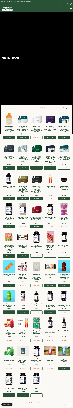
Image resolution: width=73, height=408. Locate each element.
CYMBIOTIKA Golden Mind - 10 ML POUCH (9, 157)
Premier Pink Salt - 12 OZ (22, 304)
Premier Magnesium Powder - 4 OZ (50, 305)
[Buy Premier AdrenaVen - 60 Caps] (36, 237)
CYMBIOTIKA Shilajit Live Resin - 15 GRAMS (64, 188)
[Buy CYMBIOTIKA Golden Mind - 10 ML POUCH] (9, 148)
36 (14, 108)
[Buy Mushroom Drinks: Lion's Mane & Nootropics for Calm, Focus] (64, 266)
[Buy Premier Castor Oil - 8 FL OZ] (9, 178)
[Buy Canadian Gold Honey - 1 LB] (23, 209)
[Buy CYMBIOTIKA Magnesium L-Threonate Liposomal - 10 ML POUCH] (36, 119)
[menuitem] (65, 3)
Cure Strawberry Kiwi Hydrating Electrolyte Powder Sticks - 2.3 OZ (9, 248)
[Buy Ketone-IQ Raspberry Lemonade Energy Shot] (9, 323)
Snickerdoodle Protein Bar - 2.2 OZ (50, 276)
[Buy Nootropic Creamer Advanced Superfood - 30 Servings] (36, 266)
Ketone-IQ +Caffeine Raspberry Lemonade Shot (23, 276)
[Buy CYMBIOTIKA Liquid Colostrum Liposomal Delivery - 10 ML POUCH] (23, 148)
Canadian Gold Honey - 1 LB (23, 217)
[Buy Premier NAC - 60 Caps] (50, 209)
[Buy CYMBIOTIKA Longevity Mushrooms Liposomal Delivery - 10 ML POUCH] (23, 178)
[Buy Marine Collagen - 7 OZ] (64, 237)
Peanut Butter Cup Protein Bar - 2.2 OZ (23, 247)
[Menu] (71, 8)
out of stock (36, 137)
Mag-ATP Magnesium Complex (64, 360)
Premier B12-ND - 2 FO (64, 331)
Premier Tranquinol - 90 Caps (9, 218)
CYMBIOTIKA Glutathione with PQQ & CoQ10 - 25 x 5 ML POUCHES (64, 158)
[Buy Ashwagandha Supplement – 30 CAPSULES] (36, 323)
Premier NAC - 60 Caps (50, 217)
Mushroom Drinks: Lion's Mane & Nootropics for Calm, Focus (64, 276)
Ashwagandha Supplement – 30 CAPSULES (36, 332)
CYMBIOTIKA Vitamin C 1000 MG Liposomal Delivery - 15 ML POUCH (9, 129)
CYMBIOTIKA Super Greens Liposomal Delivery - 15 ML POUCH (36, 158)
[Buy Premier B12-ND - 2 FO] (64, 323)
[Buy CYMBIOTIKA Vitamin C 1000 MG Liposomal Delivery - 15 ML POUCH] (9, 119)
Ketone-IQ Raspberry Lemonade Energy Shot (9, 332)
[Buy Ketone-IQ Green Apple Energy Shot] (9, 351)
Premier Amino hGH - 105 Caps (9, 387)
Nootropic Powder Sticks (9, 275)
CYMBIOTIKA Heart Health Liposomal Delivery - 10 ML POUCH (36, 219)
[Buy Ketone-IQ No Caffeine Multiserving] (23, 323)
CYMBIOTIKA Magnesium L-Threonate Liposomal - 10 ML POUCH (36, 129)
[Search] (60, 3)
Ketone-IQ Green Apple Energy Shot (9, 359)
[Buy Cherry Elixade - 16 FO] (36, 296)
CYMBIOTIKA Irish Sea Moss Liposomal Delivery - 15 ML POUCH (64, 129)
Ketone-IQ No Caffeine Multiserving (22, 332)
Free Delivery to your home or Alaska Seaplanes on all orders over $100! (16, 1)
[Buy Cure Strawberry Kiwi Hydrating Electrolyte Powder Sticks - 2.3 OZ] (9, 237)
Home (37, 108)
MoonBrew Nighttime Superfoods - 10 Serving (23, 361)
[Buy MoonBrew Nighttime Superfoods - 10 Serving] (23, 351)
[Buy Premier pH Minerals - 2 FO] (50, 323)
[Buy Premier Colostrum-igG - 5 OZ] (64, 296)
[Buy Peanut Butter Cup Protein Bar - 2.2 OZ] (23, 237)
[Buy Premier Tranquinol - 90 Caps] (9, 209)
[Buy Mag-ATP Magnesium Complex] (64, 351)
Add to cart (9, 137)
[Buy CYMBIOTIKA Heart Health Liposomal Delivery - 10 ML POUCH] (36, 209)
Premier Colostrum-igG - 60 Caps (36, 360)
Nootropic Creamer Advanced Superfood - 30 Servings (36, 277)
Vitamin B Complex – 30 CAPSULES (64, 218)
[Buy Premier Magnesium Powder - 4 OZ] (50, 296)
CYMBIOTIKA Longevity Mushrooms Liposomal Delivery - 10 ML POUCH (23, 190)
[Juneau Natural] (7, 8)
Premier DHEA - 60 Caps (36, 387)
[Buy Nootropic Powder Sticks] (9, 266)
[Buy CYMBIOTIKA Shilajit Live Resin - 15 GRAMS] (64, 178)
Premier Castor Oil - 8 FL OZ (9, 187)
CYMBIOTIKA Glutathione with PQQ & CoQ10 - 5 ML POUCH (22, 128)
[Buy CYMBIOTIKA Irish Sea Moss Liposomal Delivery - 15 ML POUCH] (64, 119)
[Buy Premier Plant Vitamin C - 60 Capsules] (23, 379)
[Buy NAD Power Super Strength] (50, 351)
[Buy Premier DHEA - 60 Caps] (36, 379)
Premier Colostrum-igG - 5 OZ (64, 305)
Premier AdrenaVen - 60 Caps (36, 247)
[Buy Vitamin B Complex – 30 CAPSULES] (64, 209)
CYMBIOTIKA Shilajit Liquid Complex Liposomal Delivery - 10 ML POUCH (50, 159)
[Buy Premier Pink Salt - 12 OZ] (23, 296)
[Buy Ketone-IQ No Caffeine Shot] (50, 178)
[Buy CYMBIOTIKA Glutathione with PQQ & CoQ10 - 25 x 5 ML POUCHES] (64, 148)
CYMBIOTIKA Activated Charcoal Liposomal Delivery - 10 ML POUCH (36, 190)
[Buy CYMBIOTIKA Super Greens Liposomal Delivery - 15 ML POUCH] (36, 148)
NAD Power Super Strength (50, 359)
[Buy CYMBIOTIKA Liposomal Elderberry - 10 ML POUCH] (50, 119)
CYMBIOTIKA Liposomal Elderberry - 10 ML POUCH (50, 128)
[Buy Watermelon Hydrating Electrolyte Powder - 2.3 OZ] (50, 237)
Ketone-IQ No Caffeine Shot (50, 187)
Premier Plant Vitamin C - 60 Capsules (23, 388)
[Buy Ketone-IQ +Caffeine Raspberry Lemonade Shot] (23, 266)
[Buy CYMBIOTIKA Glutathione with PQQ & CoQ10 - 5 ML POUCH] (23, 119)
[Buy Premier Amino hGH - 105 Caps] (9, 379)
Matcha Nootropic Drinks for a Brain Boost (9, 305)
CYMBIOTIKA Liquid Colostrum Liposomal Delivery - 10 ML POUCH (22, 158)
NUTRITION (43, 108)
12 (9, 108)
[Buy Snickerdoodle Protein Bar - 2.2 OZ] (50, 266)
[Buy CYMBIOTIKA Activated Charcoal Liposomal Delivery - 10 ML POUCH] (36, 178)
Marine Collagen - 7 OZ (64, 246)
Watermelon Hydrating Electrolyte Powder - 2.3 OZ (50, 247)
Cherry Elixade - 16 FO (36, 304)
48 (17, 108)
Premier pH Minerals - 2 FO (50, 331)
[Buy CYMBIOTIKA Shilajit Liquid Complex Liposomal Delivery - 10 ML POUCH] (50, 148)
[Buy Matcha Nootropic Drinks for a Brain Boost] (9, 296)
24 (12, 108)
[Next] (43, 402)
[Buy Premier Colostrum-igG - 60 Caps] (36, 351)
